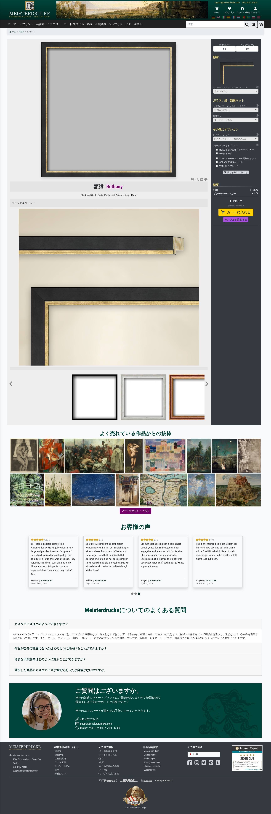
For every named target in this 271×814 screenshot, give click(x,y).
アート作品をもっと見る (135, 510)
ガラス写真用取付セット (231, 162)
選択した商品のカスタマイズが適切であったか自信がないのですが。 (61, 670)
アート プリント (23, 24)
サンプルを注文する (236, 219)
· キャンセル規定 (62, 766)
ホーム (12, 31)
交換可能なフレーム (229, 166)
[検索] (247, 24)
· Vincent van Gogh (151, 751)
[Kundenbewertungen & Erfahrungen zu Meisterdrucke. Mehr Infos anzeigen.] (247, 757)
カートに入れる (238, 212)
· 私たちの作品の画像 (108, 766)
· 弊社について (61, 773)
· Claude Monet (149, 754)
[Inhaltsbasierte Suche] (253, 24)
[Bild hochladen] (261, 24)
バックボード (225, 153)
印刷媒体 (100, 24)
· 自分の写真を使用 (107, 751)
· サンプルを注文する (108, 773)
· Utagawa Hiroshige (151, 766)
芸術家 (40, 24)
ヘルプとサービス (120, 24)
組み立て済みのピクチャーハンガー (236, 149)
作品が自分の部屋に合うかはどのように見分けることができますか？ (61, 648)
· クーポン (103, 770)
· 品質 (101, 762)
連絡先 (138, 24)
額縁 (89, 24)
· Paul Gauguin (149, 758)
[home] (9, 24)
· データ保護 (60, 762)
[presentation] (10, 384)
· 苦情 (56, 770)
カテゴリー (54, 24)
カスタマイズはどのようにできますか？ (41, 624)
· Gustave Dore (149, 770)
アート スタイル (74, 24)
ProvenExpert (46, 580)
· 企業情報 (59, 754)
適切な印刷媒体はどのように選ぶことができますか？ (50, 659)
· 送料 (101, 758)
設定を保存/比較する (236, 172)
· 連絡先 (57, 751)
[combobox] (235, 91)
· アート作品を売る (107, 754)
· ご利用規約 (60, 758)
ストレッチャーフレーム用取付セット (237, 158)
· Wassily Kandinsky (151, 762)
